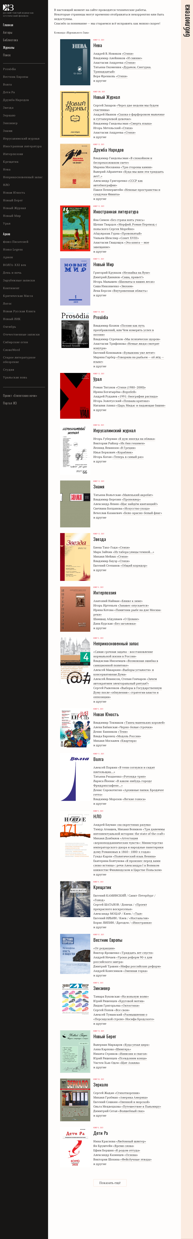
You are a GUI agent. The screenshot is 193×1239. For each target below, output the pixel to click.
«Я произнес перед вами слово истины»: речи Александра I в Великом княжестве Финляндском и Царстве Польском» (127, 865)
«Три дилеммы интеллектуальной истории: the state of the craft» (129, 831)
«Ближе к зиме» (131, 601)
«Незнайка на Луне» (136, 272)
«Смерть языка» (140, 123)
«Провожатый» (131, 233)
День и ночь (12, 272)
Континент (11, 288)
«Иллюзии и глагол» (132, 1054)
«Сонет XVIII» (129, 238)
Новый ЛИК (12, 319)
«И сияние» (134, 58)
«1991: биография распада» (138, 396)
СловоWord (11, 350)
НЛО (6, 185)
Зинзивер (10, 123)
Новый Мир (12, 216)
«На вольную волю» (134, 996)
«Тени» (123, 731)
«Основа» (131, 1155)
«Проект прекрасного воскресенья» (120, 906)
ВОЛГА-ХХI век (14, 265)
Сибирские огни (15, 342)
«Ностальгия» (139, 918)
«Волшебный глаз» (131, 1111)
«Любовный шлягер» (131, 1141)
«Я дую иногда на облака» (136, 439)
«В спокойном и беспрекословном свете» (122, 160)
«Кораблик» (124, 452)
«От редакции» (104, 948)
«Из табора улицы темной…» (133, 552)
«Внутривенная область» (130, 291)
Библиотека (10, 40)
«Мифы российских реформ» (140, 966)
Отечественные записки (21, 334)
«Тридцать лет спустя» (136, 953)
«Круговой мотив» (131, 1001)
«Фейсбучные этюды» (136, 1159)
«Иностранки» (141, 922)
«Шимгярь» (122, 1049)
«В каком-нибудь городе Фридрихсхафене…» (122, 783)
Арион (8, 257)
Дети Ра (9, 92)
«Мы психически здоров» (142, 339)
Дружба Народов (16, 100)
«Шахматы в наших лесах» (136, 282)
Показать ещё (110, 1183)
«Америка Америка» (133, 1097)
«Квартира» (128, 741)
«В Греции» (127, 448)
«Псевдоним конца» (132, 1058)
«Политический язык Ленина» (134, 856)
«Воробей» (128, 392)
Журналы (9, 47)
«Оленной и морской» (134, 1102)
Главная (8, 25)
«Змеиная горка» (135, 971)
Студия (8, 369)
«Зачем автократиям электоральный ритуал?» (125, 681)
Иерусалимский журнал (21, 138)
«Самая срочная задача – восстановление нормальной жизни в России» (123, 654)
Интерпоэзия (13, 154)
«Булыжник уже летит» (138, 353)
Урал (6, 223)
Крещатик (10, 162)
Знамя (8, 131)
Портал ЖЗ (10, 403)
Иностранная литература (22, 146)
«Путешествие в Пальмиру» (141, 1106)
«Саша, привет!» (132, 277)
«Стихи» (128, 53)
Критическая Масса (18, 296)
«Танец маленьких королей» (144, 722)
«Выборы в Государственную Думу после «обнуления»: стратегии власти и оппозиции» (127, 692)
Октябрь (9, 327)
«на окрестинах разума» (134, 825)
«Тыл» (137, 913)
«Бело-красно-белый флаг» (142, 513)
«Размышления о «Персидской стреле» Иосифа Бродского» (123, 1016)
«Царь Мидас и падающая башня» (140, 405)
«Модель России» (128, 736)
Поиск (7, 55)
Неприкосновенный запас (23, 177)
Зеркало (9, 115)
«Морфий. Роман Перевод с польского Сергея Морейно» (125, 226)
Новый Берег (13, 200)
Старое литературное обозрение (19, 359)
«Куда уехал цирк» (136, 1045)
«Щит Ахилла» (129, 1063)
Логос (7, 303)
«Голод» (99, 900)
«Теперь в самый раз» (128, 457)
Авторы (7, 32)
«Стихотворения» (127, 1093)
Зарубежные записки (19, 280)
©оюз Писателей (15, 242)
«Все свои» (122, 1010)
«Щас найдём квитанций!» (138, 504)
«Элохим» (126, 286)
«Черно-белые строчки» (135, 727)
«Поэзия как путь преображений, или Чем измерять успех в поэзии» (123, 330)
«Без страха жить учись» (127, 220)
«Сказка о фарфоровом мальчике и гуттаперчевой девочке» (129, 116)
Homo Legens (13, 249)
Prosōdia (9, 69)
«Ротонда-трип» (134, 776)
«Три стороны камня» (136, 167)
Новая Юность (14, 192)
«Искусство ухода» (136, 508)
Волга (7, 84)
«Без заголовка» (124, 623)
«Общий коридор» (133, 565)
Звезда (8, 107)
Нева (6, 169)
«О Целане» (131, 619)
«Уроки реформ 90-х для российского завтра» (122, 959)
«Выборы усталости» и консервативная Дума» (123, 672)
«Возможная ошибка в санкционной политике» (125, 663)
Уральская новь (15, 377)
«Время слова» (123, 1146)
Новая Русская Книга (19, 311)
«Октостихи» (130, 1005)
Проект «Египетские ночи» (20, 395)
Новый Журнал (14, 208)
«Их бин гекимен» (132, 443)
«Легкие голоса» (134, 799)
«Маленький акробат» (137, 495)
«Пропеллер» (131, 499)
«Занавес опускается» (133, 605)
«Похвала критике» (136, 401)
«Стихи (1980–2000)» (131, 387)
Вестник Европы (15, 77)
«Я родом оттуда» (127, 1150)
